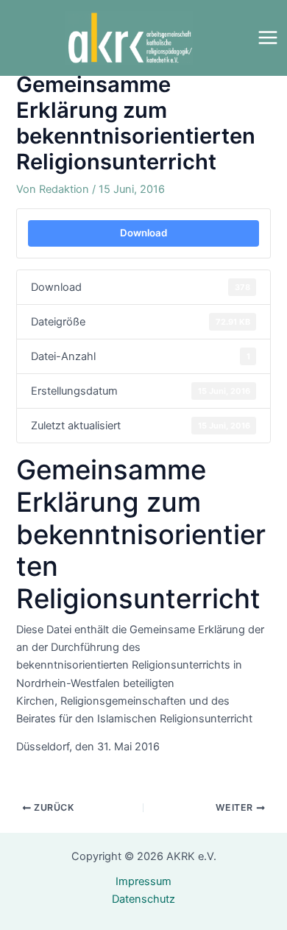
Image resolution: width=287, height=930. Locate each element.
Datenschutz (143, 899)
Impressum (143, 881)
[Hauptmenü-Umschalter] (268, 37)
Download (143, 233)
